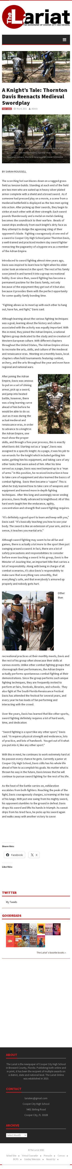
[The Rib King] (10, 929)
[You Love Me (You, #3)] (57, 929)
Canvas (61, 1155)
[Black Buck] (41, 928)
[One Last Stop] (49, 929)
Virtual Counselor (30, 1155)
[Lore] (33, 929)
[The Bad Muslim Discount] (41, 941)
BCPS (15, 1159)
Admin (35, 108)
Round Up (50, 1159)
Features (6, 109)
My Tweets (11, 902)
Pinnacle (48, 1155)
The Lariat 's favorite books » (51, 952)
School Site (11, 1155)
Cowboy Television (32, 1159)
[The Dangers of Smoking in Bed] (25, 929)
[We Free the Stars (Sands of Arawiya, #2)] (18, 929)
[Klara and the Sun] (10, 941)
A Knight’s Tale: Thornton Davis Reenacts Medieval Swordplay (34, 96)
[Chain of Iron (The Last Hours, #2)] (25, 941)
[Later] (18, 941)
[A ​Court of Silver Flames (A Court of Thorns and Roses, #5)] (33, 941)
